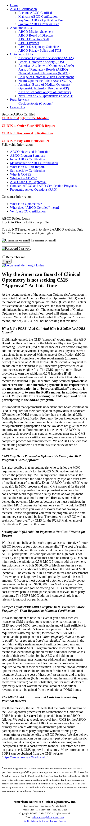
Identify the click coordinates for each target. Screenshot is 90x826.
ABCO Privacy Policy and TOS (39, 50)
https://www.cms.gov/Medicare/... (25, 757)
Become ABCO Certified (35, 12)
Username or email (43, 240)
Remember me (15, 257)
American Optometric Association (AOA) (46, 58)
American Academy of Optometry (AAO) (46, 65)
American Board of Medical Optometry (44, 84)
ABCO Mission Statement (35, 31)
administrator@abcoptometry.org (48, 817)
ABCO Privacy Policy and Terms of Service (45, 821)
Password (24, 248)
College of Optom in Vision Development (46, 77)
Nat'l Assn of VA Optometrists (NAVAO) (45, 96)
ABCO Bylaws (28, 43)
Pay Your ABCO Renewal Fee (38, 24)
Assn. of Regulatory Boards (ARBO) (43, 69)
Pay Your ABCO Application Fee (40, 20)
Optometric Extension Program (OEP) (43, 88)
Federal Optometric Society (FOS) (41, 62)
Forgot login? (35, 265)
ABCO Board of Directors (36, 35)
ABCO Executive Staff (33, 39)
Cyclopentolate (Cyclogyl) (35, 103)
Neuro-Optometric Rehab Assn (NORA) (45, 81)
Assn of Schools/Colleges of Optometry (44, 92)
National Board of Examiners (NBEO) (43, 73)
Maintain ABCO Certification (38, 16)
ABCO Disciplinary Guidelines (39, 47)
